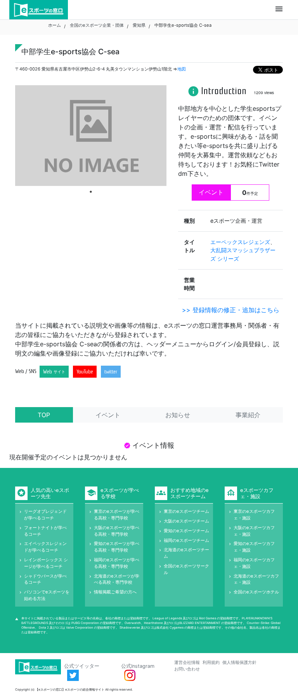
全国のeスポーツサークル (186, 569)
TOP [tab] (44, 415)
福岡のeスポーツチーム (186, 540)
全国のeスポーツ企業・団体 (97, 25)
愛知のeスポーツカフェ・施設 (254, 547)
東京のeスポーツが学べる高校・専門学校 (116, 515)
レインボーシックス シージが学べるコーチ (46, 563)
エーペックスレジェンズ (240, 242)
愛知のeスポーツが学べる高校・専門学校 (116, 547)
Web (54, 371)
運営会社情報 (187, 662)
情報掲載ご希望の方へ (115, 592)
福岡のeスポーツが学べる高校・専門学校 (116, 563)
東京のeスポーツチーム (186, 511)
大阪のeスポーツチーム (186, 521)
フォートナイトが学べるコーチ (45, 531)
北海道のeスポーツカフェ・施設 (256, 579)
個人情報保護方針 (239, 662)
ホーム (54, 25)
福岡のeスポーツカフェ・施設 (254, 563)
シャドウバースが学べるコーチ (45, 579)
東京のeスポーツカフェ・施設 (254, 515)
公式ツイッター (81, 666)
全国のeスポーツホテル (256, 592)
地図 (181, 69)
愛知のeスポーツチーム (186, 530)
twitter (110, 371)
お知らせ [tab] (177, 415)
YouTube (84, 371)
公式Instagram (137, 666)
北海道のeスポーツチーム (186, 553)
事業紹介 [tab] (248, 415)
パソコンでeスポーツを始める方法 (46, 595)
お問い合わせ (187, 669)
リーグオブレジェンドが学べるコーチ (45, 515)
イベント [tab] (107, 415)
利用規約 (211, 662)
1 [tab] (91, 192)
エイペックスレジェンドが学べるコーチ (45, 547)
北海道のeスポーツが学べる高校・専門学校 (116, 579)
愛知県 (139, 25)
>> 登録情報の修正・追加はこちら (230, 310)
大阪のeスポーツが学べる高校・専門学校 (116, 531)
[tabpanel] (90, 135)
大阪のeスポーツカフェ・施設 (254, 531)
